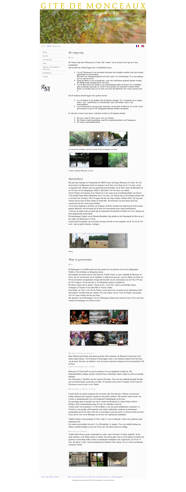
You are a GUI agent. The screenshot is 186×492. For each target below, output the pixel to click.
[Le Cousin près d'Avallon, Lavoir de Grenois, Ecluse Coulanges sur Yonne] (98, 145)
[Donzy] (98, 247)
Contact (45, 76)
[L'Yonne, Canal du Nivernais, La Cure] (98, 167)
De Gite (45, 56)
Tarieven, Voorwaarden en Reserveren (51, 68)
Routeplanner (47, 73)
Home (44, 46)
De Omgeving (47, 59)
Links (44, 63)
